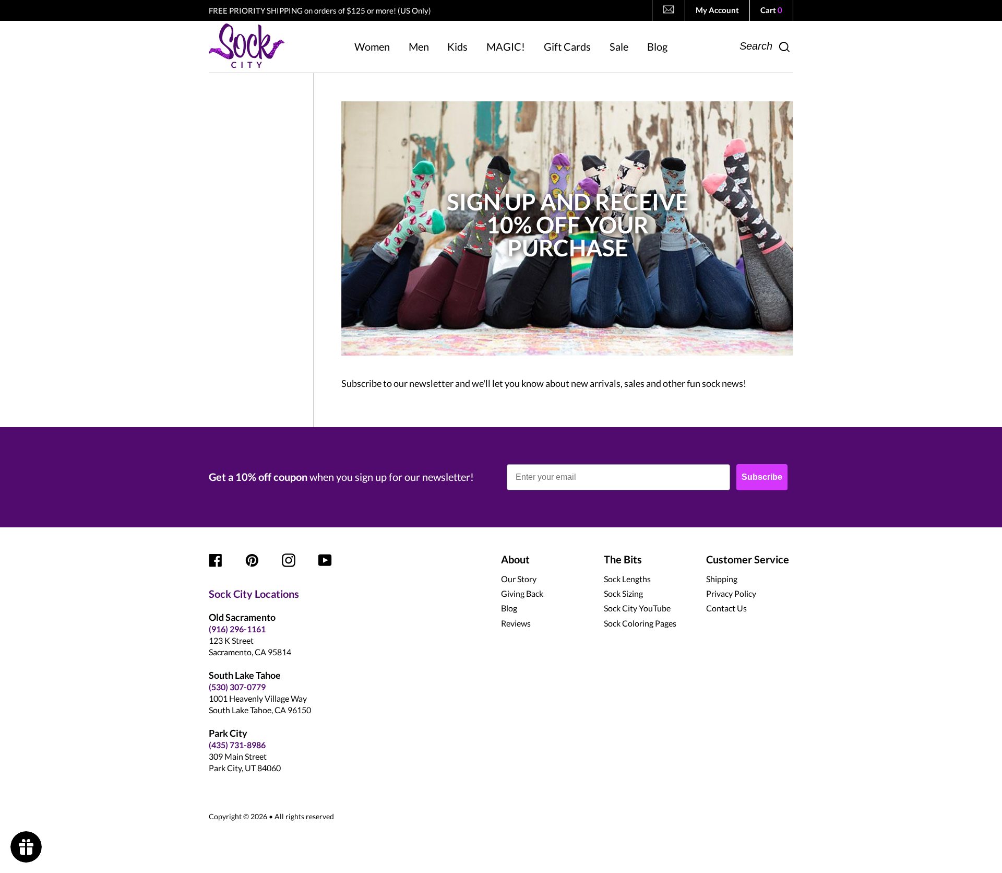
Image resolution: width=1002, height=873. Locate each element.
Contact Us (726, 608)
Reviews (516, 623)
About (515, 559)
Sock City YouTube (637, 608)
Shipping (721, 579)
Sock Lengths (627, 579)
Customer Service (747, 559)
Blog (509, 608)
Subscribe (762, 477)
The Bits (623, 559)
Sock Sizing (623, 593)
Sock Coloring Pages (640, 623)
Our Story (518, 579)
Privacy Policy (731, 593)
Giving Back (522, 593)
